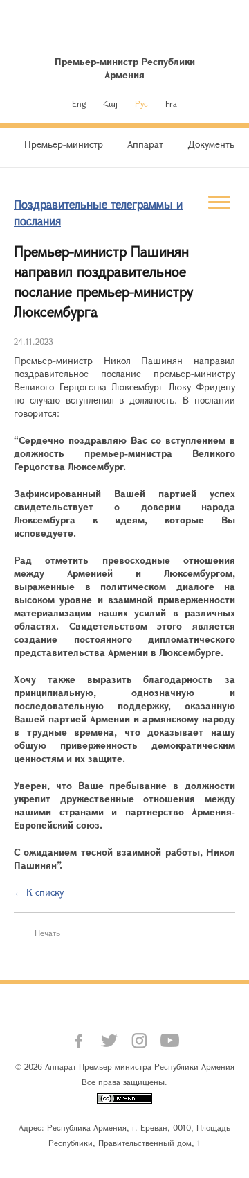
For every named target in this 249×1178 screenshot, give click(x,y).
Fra (171, 103)
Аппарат (145, 143)
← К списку (39, 892)
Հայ (110, 103)
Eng (79, 103)
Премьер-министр (63, 143)
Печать (47, 932)
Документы (212, 143)
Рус (141, 103)
